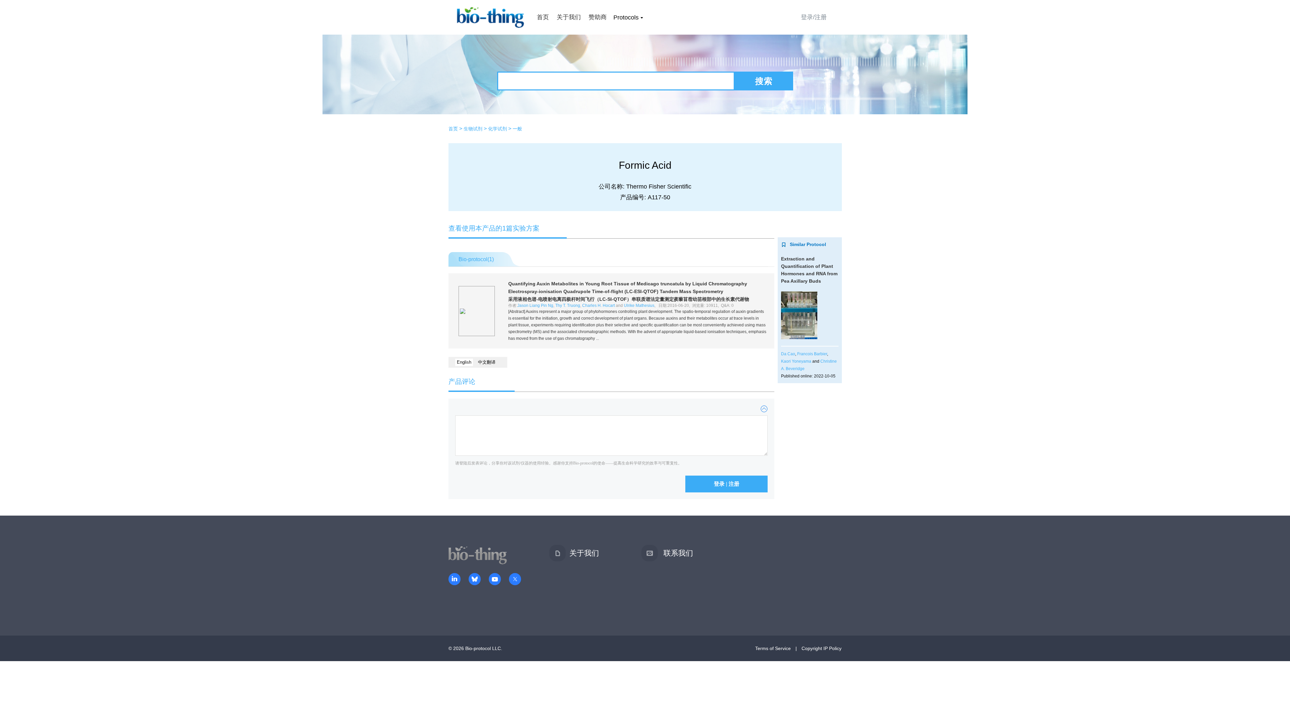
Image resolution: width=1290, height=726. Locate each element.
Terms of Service (773, 648)
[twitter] (515, 580)
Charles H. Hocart (598, 305)
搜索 (764, 81)
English (464, 362)
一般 (517, 128)
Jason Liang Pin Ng (535, 305)
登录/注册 (814, 17)
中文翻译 (487, 362)
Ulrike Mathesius (639, 305)
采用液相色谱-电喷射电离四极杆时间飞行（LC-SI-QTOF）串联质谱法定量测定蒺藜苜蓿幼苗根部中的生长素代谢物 (628, 299)
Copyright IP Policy (822, 648)
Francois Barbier (812, 354)
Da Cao (788, 354)
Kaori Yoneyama (796, 361)
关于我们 (569, 17)
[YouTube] (495, 580)
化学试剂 (497, 128)
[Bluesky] (475, 580)
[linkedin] (454, 580)
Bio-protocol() (476, 259)
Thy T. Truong (567, 305)
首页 (543, 17)
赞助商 (598, 17)
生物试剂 (473, 128)
